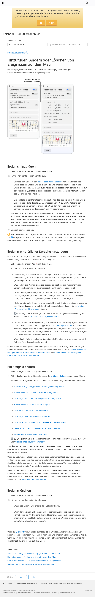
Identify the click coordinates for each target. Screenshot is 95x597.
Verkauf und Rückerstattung (42, 592)
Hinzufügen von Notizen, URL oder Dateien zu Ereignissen (39, 422)
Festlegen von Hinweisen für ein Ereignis (32, 404)
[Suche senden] (50, 44)
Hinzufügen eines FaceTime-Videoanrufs (32, 416)
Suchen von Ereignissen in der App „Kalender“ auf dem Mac (33, 553)
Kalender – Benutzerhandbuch (21, 34)
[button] (81, 3)
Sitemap (54, 592)
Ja (41, 22)
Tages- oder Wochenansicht (49, 182)
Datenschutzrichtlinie (9, 592)
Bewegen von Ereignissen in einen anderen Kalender (37, 428)
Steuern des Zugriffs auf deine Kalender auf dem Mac (31, 564)
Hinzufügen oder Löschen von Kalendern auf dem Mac (31, 557)
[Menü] (92, 3)
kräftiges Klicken (64, 325)
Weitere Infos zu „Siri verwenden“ (46, 316)
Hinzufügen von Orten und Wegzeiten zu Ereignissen (37, 398)
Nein (51, 22)
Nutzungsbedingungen (24, 592)
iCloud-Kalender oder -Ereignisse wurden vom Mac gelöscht (34, 561)
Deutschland (88, 590)
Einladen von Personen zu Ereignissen (31, 410)
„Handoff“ (20, 532)
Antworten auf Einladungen (34, 479)
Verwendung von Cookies (67, 592)
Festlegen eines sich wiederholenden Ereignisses (35, 392)
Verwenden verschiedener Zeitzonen (30, 434)
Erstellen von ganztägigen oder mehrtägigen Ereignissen (39, 386)
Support (10, 583)
